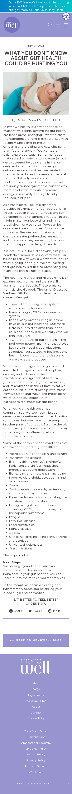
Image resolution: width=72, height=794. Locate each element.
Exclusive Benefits (35, 783)
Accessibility (36, 718)
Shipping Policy (36, 748)
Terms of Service (36, 766)
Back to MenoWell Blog (38, 640)
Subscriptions (36, 736)
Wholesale (36, 771)
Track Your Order (36, 731)
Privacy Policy (36, 760)
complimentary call (50, 578)
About (36, 706)
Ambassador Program (36, 742)
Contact (36, 712)
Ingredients (36, 695)
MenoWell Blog (36, 700)
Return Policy (36, 754)
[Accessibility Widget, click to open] (66, 16)
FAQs (36, 689)
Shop (36, 683)
